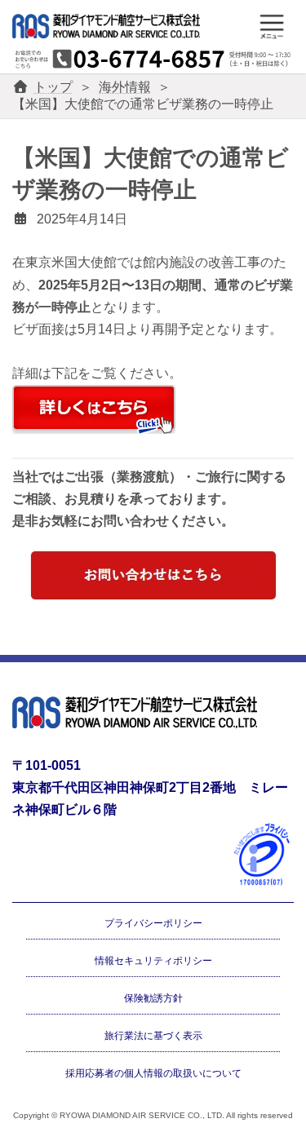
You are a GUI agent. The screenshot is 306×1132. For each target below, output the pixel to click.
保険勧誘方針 (153, 998)
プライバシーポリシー (153, 923)
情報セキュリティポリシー (153, 960)
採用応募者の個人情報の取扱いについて (153, 1072)
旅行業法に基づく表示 (153, 1035)
